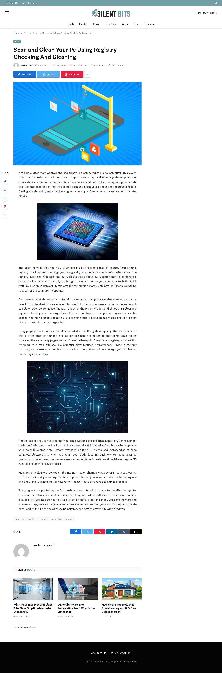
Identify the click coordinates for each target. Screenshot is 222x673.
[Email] (5, 215)
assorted (20, 519)
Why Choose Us (30, 3)
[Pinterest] (5, 206)
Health (83, 24)
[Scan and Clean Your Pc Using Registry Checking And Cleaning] (77, 123)
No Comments (99, 65)
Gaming (149, 24)
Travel (96, 24)
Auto (125, 24)
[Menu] (7, 12)
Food (136, 24)
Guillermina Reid (31, 65)
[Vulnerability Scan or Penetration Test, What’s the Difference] (77, 589)
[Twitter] (5, 190)
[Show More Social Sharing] (87, 74)
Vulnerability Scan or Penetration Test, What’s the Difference (76, 608)
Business (111, 24)
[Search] (215, 3)
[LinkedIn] (5, 198)
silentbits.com (129, 661)
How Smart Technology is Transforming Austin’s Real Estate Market (119, 608)
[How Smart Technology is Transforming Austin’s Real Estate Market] (122, 589)
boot (31, 519)
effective (42, 519)
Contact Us (12, 3)
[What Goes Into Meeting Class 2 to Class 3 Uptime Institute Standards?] (33, 589)
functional (56, 519)
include (69, 519)
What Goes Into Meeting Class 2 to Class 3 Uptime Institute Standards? (32, 608)
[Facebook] (5, 181)
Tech (71, 24)
